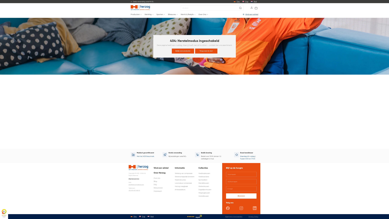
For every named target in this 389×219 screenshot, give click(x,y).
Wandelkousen (203, 183)
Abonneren (241, 196)
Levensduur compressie (183, 183)
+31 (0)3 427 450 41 (134, 190)
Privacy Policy (253, 216)
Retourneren (158, 188)
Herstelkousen (203, 196)
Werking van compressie (183, 173)
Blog (155, 181)
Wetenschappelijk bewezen (184, 177)
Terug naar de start (206, 51)
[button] (136, 14)
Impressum (158, 191)
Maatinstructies (180, 180)
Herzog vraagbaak (181, 186)
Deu (238, 1)
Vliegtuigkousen (204, 193)
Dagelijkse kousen (204, 190)
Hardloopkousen (204, 173)
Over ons (157, 178)
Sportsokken (202, 180)
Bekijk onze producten (182, 51)
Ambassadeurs (180, 190)
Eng (246, 1)
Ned (255, 1)
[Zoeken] (240, 8)
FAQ (155, 185)
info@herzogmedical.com (136, 184)
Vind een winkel (251, 14)
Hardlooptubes (203, 177)
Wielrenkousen (203, 186)
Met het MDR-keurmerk (145, 156)
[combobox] (212, 8)
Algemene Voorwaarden (233, 216)
